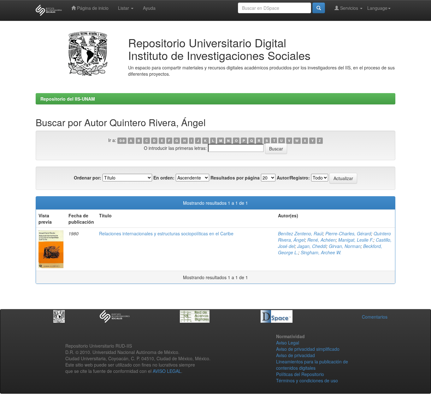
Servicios (349, 8)
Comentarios (374, 317)
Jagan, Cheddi (311, 246)
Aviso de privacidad (295, 355)
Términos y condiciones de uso (307, 380)
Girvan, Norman (345, 246)
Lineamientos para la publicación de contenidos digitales (312, 364)
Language (377, 8)
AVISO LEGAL (167, 371)
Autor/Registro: (293, 177)
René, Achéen (321, 240)
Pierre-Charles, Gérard (348, 233)
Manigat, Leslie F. (355, 240)
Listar (124, 8)
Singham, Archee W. (321, 252)
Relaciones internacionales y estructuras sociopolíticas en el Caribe (166, 233)
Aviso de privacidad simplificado (307, 349)
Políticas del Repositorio (300, 374)
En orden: (163, 177)
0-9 (122, 140)
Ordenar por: (87, 177)
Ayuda (149, 8)
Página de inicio (92, 8)
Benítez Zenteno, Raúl (300, 233)
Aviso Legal (287, 342)
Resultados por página (235, 177)
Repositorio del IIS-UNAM (67, 99)
